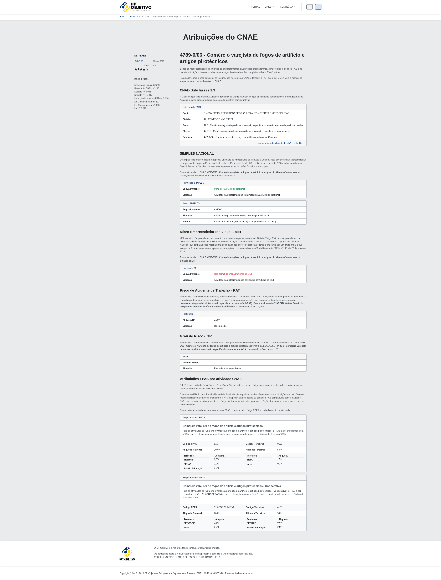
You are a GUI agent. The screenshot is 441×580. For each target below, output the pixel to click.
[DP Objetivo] (136, 6)
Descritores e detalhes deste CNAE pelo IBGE (281, 143)
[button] (270, 7)
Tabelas (139, 61)
